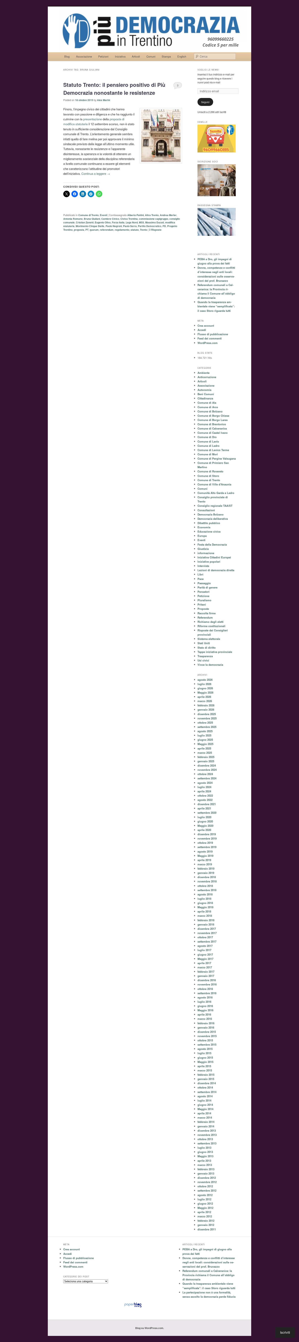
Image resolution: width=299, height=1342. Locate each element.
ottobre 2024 (205, 774)
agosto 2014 (205, 1096)
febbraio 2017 (206, 971)
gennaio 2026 (206, 709)
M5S (141, 222)
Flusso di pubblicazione (213, 334)
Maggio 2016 (205, 1010)
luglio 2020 (204, 817)
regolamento (122, 230)
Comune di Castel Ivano (213, 433)
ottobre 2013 (205, 1139)
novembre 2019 (207, 838)
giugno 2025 (205, 740)
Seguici (205, 102)
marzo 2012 (205, 1216)
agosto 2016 (205, 997)
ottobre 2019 (205, 843)
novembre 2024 (207, 770)
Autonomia (204, 390)
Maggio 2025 (205, 744)
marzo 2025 (205, 753)
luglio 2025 (204, 735)
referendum (106, 230)
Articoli (136, 56)
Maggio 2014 (205, 1109)
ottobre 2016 (205, 989)
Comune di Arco (208, 407)
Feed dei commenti (210, 338)
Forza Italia (118, 222)
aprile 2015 (204, 1066)
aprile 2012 (204, 1212)
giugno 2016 (205, 1006)
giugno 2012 (205, 1203)
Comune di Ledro (208, 446)
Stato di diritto (207, 647)
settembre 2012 (207, 1190)
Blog (67, 56)
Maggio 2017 (205, 959)
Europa (202, 536)
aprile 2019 (204, 860)
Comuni (150, 56)
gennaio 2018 (206, 924)
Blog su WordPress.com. (149, 1328)
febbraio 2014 (206, 1122)
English (181, 56)
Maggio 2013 (205, 1156)
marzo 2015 (205, 1070)
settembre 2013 (207, 1143)
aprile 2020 (204, 830)
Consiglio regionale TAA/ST (215, 506)
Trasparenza (205, 656)
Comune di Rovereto (210, 471)
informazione (206, 553)
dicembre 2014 (207, 1083)
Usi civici (203, 660)
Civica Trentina (129, 219)
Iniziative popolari (209, 561)
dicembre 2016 (207, 980)
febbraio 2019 (206, 868)
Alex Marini (103, 100)
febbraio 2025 (206, 757)
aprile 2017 (204, 963)
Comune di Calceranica (212, 428)
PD (164, 226)
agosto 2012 (205, 1195)
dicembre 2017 (207, 929)
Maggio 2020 (205, 826)
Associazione (84, 56)
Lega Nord (132, 222)
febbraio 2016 (206, 1023)
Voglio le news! (208, 69)
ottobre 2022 (205, 795)
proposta (79, 230)
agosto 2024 (205, 783)
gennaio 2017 (206, 976)
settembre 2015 (207, 1044)
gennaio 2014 (206, 1126)
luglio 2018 (204, 898)
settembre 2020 (207, 813)
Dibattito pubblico (209, 523)
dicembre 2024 (207, 765)
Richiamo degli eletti (211, 622)
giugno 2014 (205, 1105)
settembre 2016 (207, 993)
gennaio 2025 (206, 761)
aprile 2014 (204, 1113)
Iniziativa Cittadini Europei (214, 557)
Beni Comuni (206, 394)
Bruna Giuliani (92, 219)
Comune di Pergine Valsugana (217, 458)
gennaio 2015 (206, 1079)
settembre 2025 (207, 727)
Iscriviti (285, 1332)
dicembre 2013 (207, 1130)
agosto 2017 (205, 946)
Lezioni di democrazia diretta (216, 570)
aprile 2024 (204, 791)
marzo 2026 (205, 701)
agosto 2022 (205, 800)
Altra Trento (152, 215)
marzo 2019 (205, 864)
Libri (200, 574)
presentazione (92, 119)
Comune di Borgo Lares (213, 420)
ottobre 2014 (205, 1087)
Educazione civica (209, 531)
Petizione (203, 596)
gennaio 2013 (206, 1173)
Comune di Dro (207, 437)
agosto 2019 (205, 851)
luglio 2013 (204, 1148)
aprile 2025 (204, 748)
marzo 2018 (205, 916)
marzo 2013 (205, 1165)
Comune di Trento (88, 215)
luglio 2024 (204, 787)
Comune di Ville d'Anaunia (214, 484)
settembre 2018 (207, 890)
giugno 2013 (205, 1152)
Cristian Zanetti (85, 222)
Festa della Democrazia (212, 544)
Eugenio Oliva (103, 222)
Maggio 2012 (205, 1208)
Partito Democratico (149, 226)
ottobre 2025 (205, 722)
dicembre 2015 (207, 1032)
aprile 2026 (204, 697)
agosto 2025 (205, 731)
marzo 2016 (205, 1019)
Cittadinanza (205, 398)
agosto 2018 (205, 894)
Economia (204, 527)
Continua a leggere (95, 173)
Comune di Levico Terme (213, 450)
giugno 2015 (205, 1057)
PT (86, 230)
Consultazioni (206, 510)
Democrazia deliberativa (213, 519)
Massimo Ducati (154, 222)
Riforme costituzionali (211, 626)
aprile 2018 (204, 911)
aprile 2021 (204, 808)
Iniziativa (120, 56)
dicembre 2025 (207, 714)
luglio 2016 (204, 1002)
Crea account (206, 325)
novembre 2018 (207, 881)
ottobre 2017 (205, 937)
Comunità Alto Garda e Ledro (216, 493)
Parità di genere (207, 587)
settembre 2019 (207, 847)
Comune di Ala (207, 403)
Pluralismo (204, 600)
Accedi (202, 330)
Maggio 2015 (205, 1062)
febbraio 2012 (206, 1220)
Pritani (202, 604)
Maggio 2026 (205, 692)
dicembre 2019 (207, 834)
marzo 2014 (205, 1117)
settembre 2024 (207, 778)
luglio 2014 (204, 1100)
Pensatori (204, 592)
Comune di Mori (208, 454)
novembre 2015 (207, 1036)
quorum (94, 230)
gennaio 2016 (206, 1027)
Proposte (203, 609)
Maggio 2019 (205, 856)
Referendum (205, 617)
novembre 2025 (207, 718)
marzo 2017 (205, 967)
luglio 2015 (204, 1053)
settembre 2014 (207, 1092)
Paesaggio (204, 583)
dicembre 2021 (207, 804)
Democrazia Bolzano (211, 514)
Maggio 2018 (205, 907)
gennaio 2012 (206, 1225)
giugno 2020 (205, 821)
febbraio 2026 (206, 705)
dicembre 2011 (207, 1229)
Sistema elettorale (209, 639)
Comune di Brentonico (212, 424)
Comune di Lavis (208, 441)
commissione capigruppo (153, 219)
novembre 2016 (207, 984)
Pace (201, 579)
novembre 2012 (207, 1182)
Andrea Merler (168, 215)
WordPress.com (208, 343)
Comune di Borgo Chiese (213, 416)
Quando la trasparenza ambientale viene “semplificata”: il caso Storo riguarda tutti (216, 306)
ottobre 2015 (205, 1040)
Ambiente (204, 373)
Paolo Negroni (114, 226)
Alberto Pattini (135, 215)
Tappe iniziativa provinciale (215, 652)
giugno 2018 (205, 903)
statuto (135, 230)
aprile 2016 (204, 1014)
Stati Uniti (204, 643)
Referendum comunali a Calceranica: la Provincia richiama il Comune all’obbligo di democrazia (208, 1275)
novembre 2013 (207, 1135)
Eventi (103, 215)
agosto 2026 (205, 680)
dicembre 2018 (207, 877)
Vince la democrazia (210, 665)
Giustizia (203, 549)
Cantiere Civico (110, 219)
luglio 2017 (204, 950)
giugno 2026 (205, 688)
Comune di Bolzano (210, 411)
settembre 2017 (207, 941)
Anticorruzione (207, 377)
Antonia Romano (73, 219)
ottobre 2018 (205, 886)
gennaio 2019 (206, 873)
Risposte (155, 230)
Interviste (203, 566)
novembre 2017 (207, 933)
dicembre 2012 (207, 1178)
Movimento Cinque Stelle (90, 226)
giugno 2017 (205, 954)
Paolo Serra (130, 226)
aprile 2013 (204, 1161)
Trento (143, 230)
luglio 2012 (204, 1199)
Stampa (166, 56)
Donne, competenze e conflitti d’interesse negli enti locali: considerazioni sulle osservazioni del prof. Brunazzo (208, 1262)
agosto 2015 (205, 1049)
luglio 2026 (204, 684)
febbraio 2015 (206, 1075)
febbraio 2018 (206, 920)
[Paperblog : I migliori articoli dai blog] (133, 1307)
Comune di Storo (208, 476)
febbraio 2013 (206, 1169)
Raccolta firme (207, 613)
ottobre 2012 (205, 1186)
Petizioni (103, 56)
